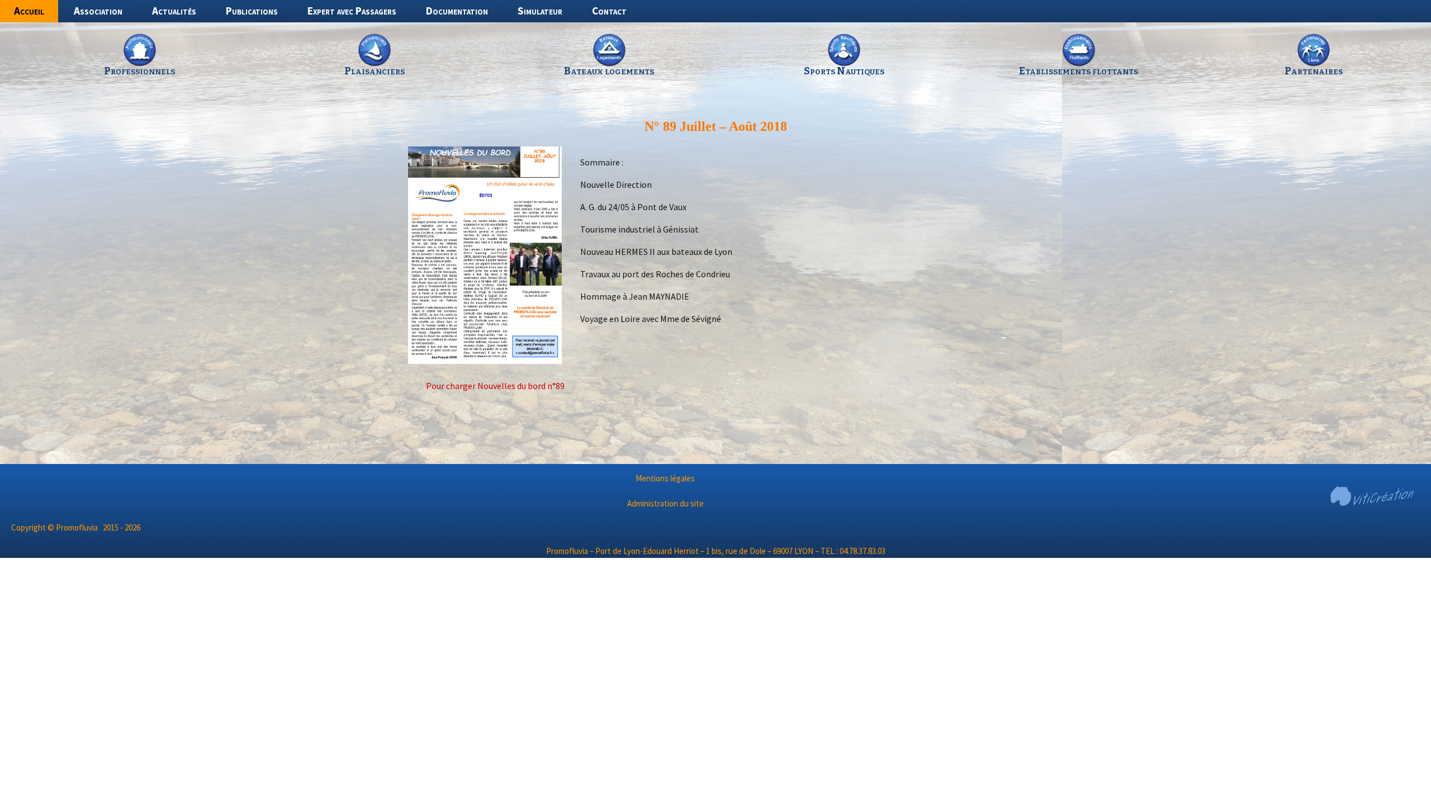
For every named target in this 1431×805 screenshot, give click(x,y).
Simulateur (540, 10)
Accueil (29, 10)
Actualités (174, 10)
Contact (609, 10)
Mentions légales (665, 478)
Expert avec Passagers (351, 10)
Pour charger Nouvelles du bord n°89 (495, 385)
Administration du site (665, 503)
